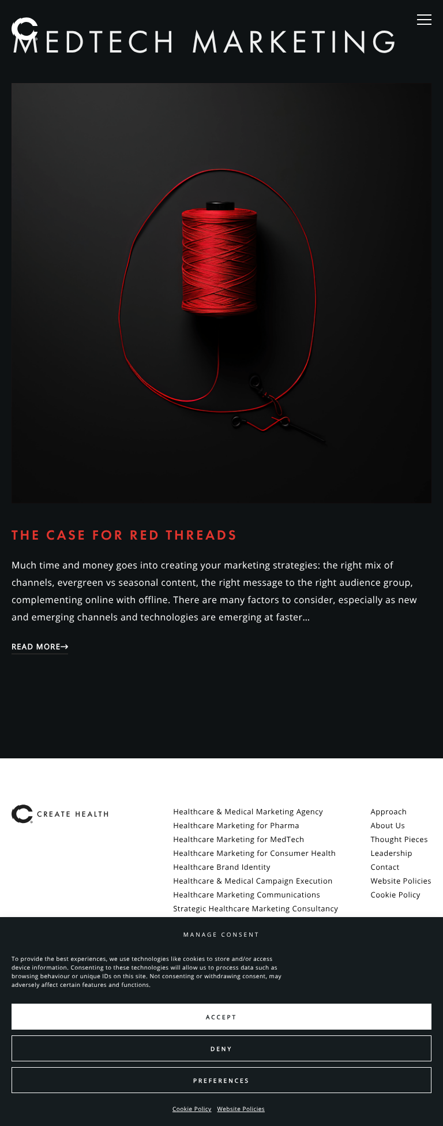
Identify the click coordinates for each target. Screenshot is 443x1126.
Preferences (221, 1080)
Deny (221, 1049)
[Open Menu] (424, 20)
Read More (36, 646)
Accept (221, 1017)
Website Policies (241, 1109)
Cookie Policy (192, 1109)
